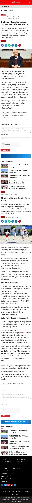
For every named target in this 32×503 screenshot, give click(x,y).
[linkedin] (16, 45)
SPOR (4, 466)
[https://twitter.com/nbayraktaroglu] (5, 485)
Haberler (5, 10)
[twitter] (6, 45)
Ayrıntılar (14, 501)
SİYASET (19, 464)
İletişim (18, 491)
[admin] (15, 485)
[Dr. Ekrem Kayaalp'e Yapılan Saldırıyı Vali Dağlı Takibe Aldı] (16, 58)
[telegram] (12, 45)
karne (23, 333)
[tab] (5, 124)
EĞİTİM (4, 459)
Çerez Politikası (25, 491)
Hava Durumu (4, 476)
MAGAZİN (20, 461)
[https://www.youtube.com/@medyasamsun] (12, 485)
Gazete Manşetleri (6, 479)
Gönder (5, 150)
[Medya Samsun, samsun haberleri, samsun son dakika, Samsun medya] (16, 2)
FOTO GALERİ (21, 459)
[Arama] (30, 2)
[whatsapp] (9, 45)
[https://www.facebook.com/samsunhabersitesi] (2, 485)
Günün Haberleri (16, 468)
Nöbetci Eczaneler (6, 481)
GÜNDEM (11, 10)
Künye (13, 491)
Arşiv (13, 471)
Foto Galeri (4, 468)
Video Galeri (4, 471)
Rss (3, 491)
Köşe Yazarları (5, 473)
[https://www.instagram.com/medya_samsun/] (8, 485)
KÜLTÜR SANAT (6, 461)
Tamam (19, 501)
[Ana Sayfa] (1, 10)
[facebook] (2, 45)
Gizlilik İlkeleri (15, 494)
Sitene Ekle (8, 491)
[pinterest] (19, 45)
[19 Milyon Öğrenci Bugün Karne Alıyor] (16, 234)
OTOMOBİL (5, 464)
